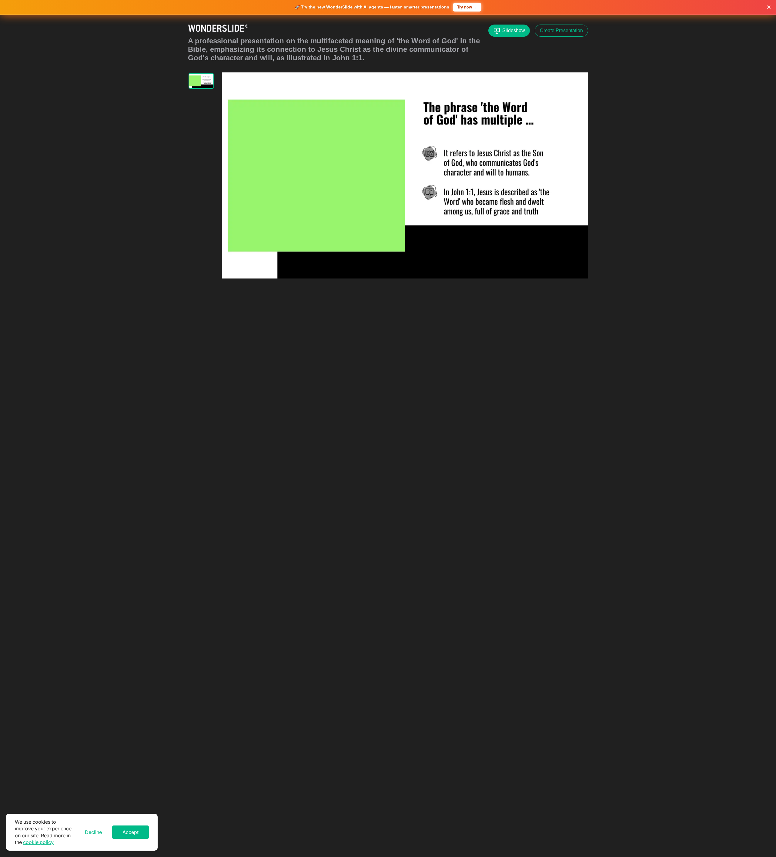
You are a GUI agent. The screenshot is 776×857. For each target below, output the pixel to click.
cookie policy (38, 842)
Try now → (467, 7)
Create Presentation (561, 30)
